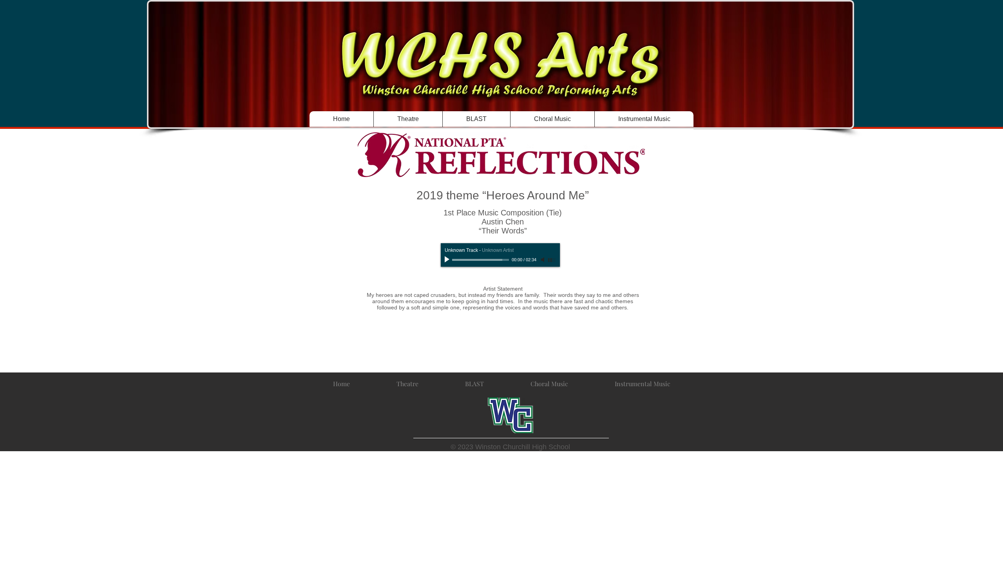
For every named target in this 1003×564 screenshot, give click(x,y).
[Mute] (543, 260)
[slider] (552, 260)
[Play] (448, 260)
